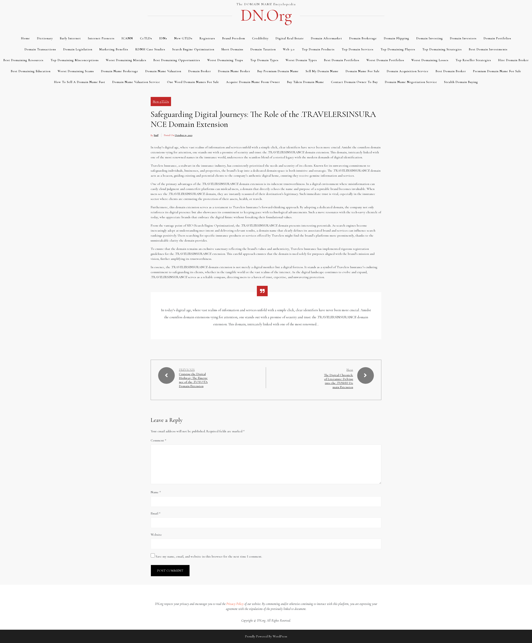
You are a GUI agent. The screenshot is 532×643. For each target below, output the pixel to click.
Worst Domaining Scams (76, 71)
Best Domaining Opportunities (176, 60)
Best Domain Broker (451, 71)
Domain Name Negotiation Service (411, 82)
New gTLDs (183, 38)
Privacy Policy (235, 604)
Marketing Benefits (113, 49)
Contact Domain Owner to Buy (354, 82)
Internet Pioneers (101, 38)
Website (156, 535)
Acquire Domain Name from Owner (253, 82)
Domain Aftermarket (326, 38)
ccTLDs (146, 38)
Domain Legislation (77, 49)
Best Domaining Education (30, 71)
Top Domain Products (318, 49)
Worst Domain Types (301, 60)
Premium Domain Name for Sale (497, 71)
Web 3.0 (289, 49)
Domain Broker (199, 71)
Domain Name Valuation (163, 71)
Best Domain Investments (488, 49)
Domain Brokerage (363, 38)
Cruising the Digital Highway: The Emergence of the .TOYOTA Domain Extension (193, 380)
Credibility (260, 38)
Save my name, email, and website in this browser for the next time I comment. (209, 556)
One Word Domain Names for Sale (193, 82)
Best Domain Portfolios (341, 60)
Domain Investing (429, 38)
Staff (156, 135)
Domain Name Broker (234, 71)
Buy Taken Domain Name (305, 82)
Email (155, 513)
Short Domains (232, 49)
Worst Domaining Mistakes (126, 60)
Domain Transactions (40, 49)
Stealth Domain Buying (461, 82)
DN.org (265, 15)
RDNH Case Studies (150, 49)
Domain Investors (463, 38)
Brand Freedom (233, 38)
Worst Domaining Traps (225, 60)
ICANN (127, 38)
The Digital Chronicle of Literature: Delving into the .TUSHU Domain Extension (338, 381)
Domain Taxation (263, 49)
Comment (158, 440)
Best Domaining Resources (23, 60)
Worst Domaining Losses (429, 60)
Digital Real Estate (290, 38)
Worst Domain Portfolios (385, 60)
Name (156, 492)
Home (25, 38)
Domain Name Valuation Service (136, 82)
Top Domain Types (264, 60)
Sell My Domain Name (322, 71)
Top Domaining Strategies (442, 49)
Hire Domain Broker (513, 60)
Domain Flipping (396, 38)
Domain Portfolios (497, 38)
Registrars (207, 38)
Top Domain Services (357, 49)
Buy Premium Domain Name (278, 71)
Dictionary (45, 38)
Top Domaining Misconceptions (74, 60)
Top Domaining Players (398, 49)
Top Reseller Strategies (473, 60)
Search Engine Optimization (193, 49)
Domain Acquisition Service (408, 71)
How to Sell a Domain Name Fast (79, 82)
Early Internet (70, 38)
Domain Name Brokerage (119, 71)
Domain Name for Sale (363, 71)
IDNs (163, 38)
